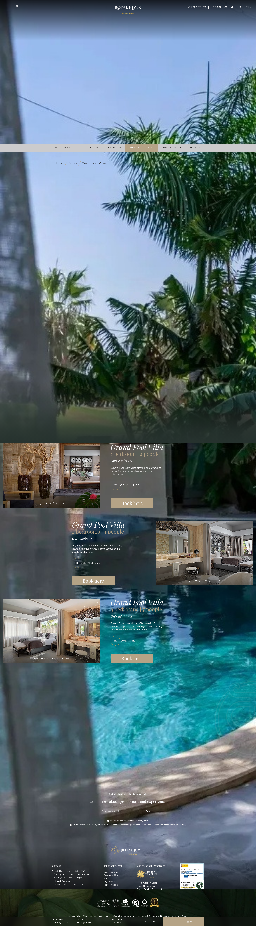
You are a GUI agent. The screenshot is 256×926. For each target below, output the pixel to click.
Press (107, 878)
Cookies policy (90, 916)
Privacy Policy (74, 916)
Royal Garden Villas (147, 883)
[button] (46, 503)
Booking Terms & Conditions (146, 916)
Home (59, 163)
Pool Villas (113, 148)
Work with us (111, 872)
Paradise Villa (171, 148)
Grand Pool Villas (141, 148)
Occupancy (118, 919)
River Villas (63, 148)
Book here (132, 503)
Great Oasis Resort (146, 886)
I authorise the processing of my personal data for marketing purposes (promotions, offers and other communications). (130, 825)
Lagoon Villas (89, 148)
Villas (73, 163)
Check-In (58, 919)
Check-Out (83, 919)
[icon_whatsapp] (239, 7)
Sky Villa (194, 148)
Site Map (182, 916)
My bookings (110, 882)
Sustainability (111, 875)
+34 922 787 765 (197, 7)
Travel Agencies (112, 885)
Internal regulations (122, 916)
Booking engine (168, 916)
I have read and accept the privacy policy (129, 821)
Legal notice (105, 916)
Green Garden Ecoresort (149, 889)
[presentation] (41, 503)
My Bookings (219, 7)
